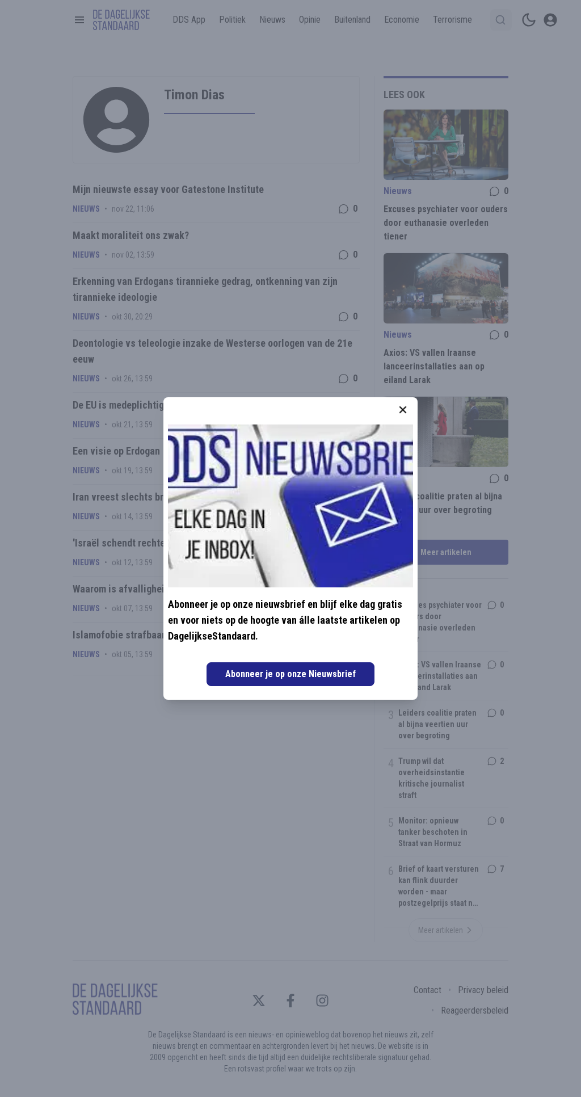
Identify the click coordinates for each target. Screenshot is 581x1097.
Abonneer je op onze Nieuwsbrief (290, 674)
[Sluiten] (403, 409)
